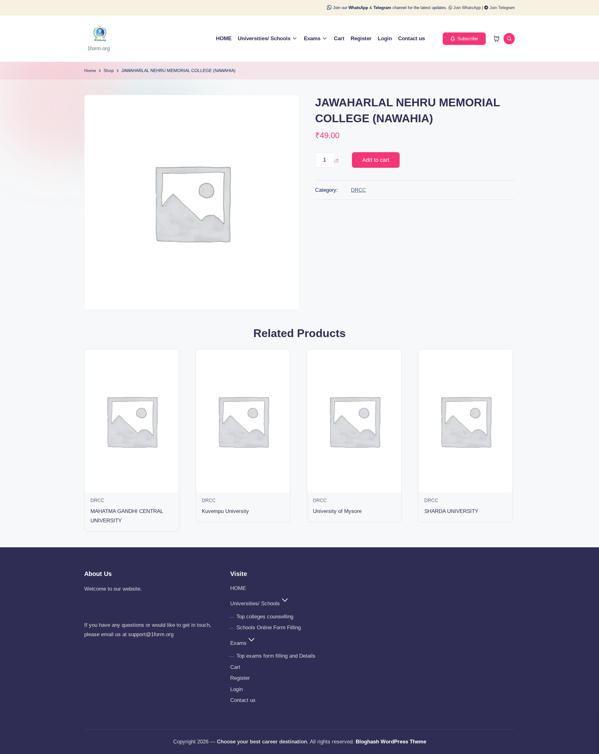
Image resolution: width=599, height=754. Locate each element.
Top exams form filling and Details (275, 656)
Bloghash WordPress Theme (391, 742)
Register (240, 678)
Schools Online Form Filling (268, 628)
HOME (238, 588)
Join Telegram (501, 7)
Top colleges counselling (264, 617)
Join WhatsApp (466, 7)
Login (236, 689)
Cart (235, 667)
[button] (464, 38)
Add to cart (375, 160)
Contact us (243, 700)
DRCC (358, 190)
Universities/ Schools (255, 604)
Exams (238, 643)
